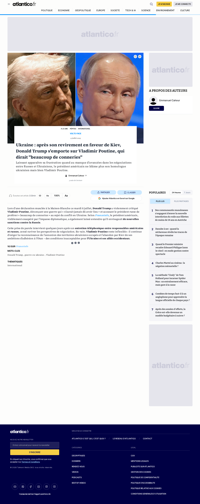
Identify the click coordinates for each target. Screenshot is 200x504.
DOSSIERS (76, 461)
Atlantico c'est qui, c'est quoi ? (89, 438)
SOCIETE (115, 10)
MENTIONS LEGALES (140, 461)
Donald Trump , (16, 254)
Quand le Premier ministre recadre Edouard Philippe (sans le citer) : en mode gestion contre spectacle (172, 249)
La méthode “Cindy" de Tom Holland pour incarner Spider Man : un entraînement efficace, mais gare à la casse (171, 280)
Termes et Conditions (30, 462)
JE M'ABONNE (164, 4)
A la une (64, 129)
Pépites (73, 129)
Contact (147, 438)
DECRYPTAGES (78, 455)
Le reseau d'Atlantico (124, 438)
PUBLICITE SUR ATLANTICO (143, 466)
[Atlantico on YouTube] (54, 486)
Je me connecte (183, 4)
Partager (105, 192)
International (84, 129)
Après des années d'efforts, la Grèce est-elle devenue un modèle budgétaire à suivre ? (170, 312)
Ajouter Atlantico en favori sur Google (118, 198)
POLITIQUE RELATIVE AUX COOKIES (146, 488)
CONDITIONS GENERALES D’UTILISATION (148, 494)
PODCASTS (77, 477)
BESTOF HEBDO (79, 483)
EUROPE (100, 10)
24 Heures (176, 192)
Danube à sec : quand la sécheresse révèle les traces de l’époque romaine (171, 232)
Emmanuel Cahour (76, 175)
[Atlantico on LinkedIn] (39, 486)
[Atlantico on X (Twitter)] (23, 486)
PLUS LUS (160, 201)
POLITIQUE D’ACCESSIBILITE (143, 483)
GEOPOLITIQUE (83, 10)
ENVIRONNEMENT (165, 10)
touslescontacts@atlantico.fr (34, 494)
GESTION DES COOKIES (141, 472)
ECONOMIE (64, 10)
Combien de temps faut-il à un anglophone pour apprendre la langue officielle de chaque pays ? (173, 297)
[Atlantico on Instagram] (46, 486)
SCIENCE (145, 10)
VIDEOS (75, 472)
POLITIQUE (47, 10)
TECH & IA (130, 10)
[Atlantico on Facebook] (31, 486)
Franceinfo (22, 246)
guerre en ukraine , (35, 254)
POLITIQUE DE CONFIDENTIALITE (145, 477)
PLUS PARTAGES (181, 201)
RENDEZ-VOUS (78, 466)
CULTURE (185, 10)
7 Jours (187, 192)
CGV (133, 455)
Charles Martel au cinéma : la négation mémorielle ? (170, 264)
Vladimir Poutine (55, 254)
